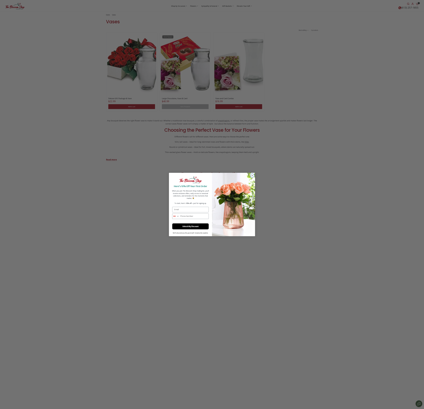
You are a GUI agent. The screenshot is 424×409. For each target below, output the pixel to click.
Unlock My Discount (190, 226)
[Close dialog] (252, 176)
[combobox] (175, 216)
